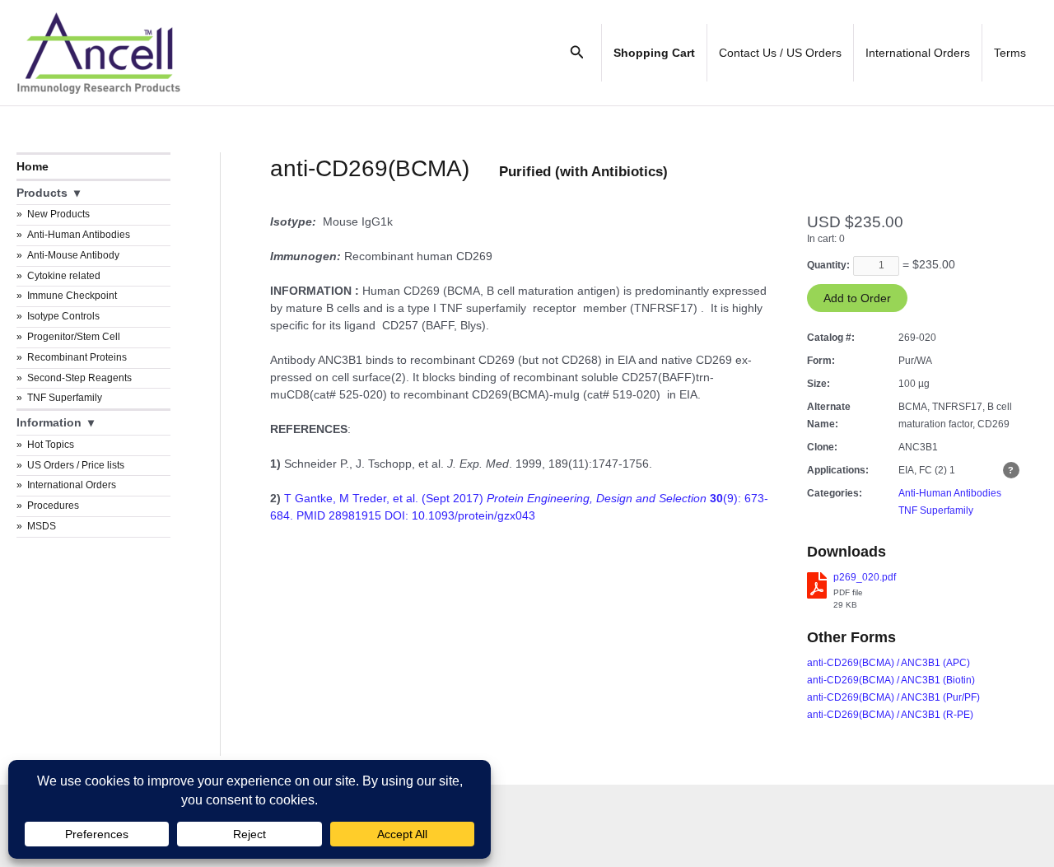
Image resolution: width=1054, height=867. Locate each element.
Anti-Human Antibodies (78, 234)
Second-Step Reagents (79, 378)
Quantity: (828, 265)
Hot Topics (50, 444)
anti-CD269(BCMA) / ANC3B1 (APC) (888, 663)
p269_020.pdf (864, 577)
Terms (1010, 52)
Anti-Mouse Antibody (73, 255)
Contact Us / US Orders (780, 52)
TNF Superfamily (64, 397)
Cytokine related (63, 276)
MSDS (41, 526)
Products (42, 192)
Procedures (53, 505)
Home (32, 166)
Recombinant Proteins (77, 357)
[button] (577, 52)
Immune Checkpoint (72, 295)
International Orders (917, 52)
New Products (58, 214)
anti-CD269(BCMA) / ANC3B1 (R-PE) (890, 714)
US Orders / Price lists (75, 465)
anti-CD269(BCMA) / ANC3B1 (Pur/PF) (893, 697)
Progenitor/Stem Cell (73, 337)
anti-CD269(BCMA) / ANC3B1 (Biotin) (891, 680)
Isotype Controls (63, 316)
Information (49, 422)
